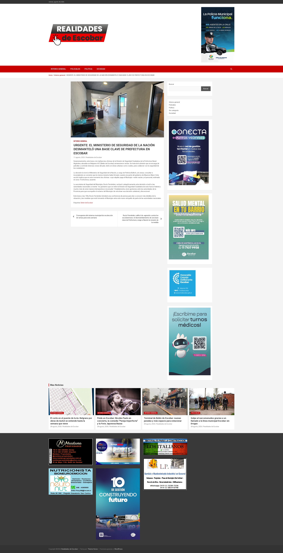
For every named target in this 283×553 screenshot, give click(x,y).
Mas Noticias (56, 385)
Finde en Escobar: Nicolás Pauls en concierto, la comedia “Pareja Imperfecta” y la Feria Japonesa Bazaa (117, 421)
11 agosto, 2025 (79, 157)
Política (88, 69)
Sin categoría (173, 110)
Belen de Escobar (87, 203)
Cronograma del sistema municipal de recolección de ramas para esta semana (94, 216)
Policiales (75, 69)
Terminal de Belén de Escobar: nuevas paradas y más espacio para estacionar (163, 419)
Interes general (58, 69)
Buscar (171, 84)
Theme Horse (93, 549)
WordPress (118, 549)
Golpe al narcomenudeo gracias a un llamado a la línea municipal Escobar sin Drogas (210, 421)
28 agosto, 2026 (55, 426)
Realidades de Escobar (94, 157)
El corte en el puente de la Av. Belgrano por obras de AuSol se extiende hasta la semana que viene (71, 421)
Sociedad (101, 69)
